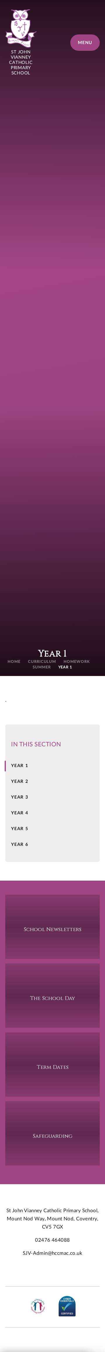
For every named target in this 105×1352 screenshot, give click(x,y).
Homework (77, 662)
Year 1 (65, 667)
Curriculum (42, 662)
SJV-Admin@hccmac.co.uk (52, 1253)
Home (14, 662)
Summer (42, 667)
